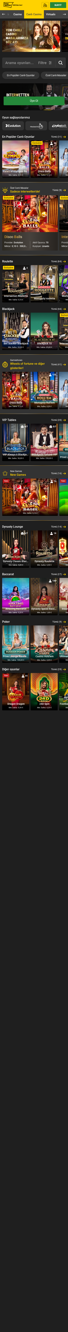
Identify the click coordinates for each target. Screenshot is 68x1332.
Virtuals (50, 14)
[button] (60, 63)
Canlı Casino (34, 14)
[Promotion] (31, 36)
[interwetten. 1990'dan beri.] (12, 5)
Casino (17, 14)
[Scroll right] (62, 37)
